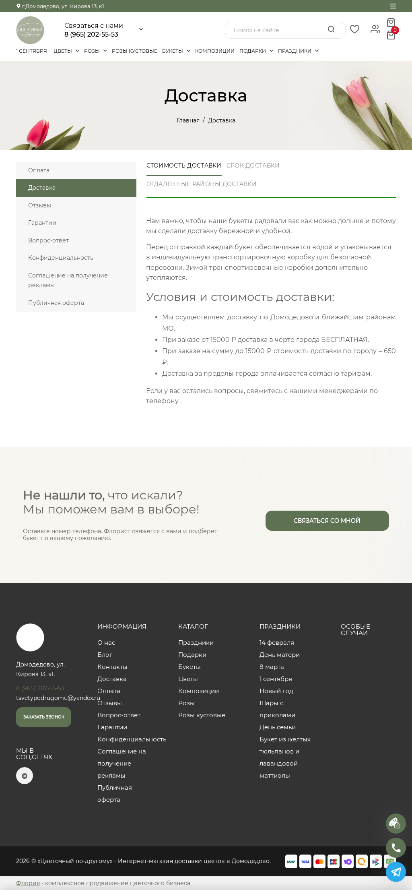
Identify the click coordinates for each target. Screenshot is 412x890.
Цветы (63, 51)
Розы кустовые (134, 51)
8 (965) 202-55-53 (91, 34)
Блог (104, 654)
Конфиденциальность (60, 257)
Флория (28, 883)
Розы (92, 51)
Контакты (112, 667)
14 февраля (277, 642)
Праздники (295, 51)
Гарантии (42, 222)
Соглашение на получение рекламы (68, 280)
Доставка (42, 187)
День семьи (278, 727)
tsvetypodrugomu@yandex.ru (58, 698)
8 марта (272, 667)
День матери (280, 654)
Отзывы (39, 205)
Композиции (215, 51)
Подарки (253, 51)
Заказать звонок (43, 717)
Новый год (276, 691)
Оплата (38, 170)
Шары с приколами (277, 709)
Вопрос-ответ (48, 240)
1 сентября (31, 51)
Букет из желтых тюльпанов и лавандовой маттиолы (285, 757)
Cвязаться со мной (327, 520)
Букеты (173, 51)
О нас (106, 642)
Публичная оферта (56, 302)
